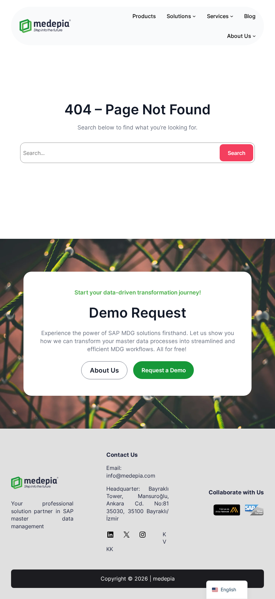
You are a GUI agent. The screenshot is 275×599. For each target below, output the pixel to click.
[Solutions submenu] (194, 16)
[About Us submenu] (254, 36)
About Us (104, 370)
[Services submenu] (231, 16)
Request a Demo (164, 370)
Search (236, 153)
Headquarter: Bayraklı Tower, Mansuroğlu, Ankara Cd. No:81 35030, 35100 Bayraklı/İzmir (137, 503)
